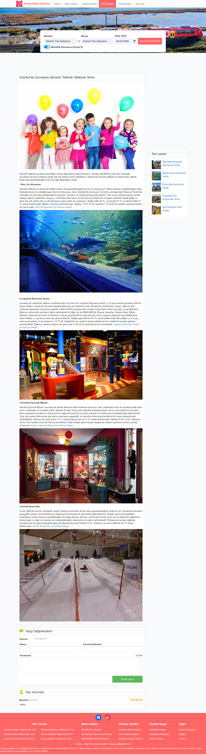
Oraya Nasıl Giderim (37, 3)
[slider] (41, 638)
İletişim (182, 734)
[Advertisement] (81, 62)
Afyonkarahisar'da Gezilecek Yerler (172, 163)
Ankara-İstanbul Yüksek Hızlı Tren (57, 734)
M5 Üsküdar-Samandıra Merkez (97, 734)
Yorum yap (127, 679)
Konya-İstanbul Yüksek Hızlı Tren (56, 738)
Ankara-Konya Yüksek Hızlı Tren (19, 734)
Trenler (57, 3)
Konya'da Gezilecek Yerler (173, 185)
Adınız (22, 644)
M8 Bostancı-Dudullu (91, 729)
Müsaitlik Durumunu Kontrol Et (67, 46)
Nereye (84, 35)
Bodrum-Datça (156, 738)
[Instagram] (108, 717)
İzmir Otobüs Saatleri (129, 734)
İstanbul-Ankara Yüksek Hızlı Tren (20, 729)
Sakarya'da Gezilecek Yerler (174, 174)
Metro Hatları (71, 3)
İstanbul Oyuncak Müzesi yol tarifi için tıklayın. (52, 425)
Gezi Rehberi (107, 3)
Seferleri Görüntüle (149, 40)
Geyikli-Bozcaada (158, 729)
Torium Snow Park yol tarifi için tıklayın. (51, 526)
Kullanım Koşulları (187, 729)
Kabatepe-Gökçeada (159, 734)
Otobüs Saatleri (89, 3)
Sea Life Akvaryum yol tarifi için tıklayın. (54, 206)
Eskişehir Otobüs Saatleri (131, 738)
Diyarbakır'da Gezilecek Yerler (171, 197)
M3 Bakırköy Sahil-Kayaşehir (95, 738)
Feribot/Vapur (124, 3)
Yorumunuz (25, 655)
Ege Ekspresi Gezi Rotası (172, 208)
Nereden (48, 35)
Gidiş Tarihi (121, 35)
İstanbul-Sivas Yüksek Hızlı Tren (19, 738)
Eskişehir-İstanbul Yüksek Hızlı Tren (58, 729)
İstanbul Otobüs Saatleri (130, 729)
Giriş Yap (140, 3)
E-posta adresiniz (92, 644)
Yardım (182, 738)
